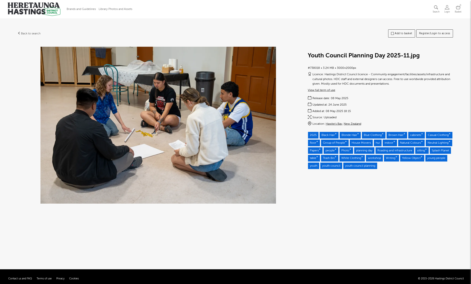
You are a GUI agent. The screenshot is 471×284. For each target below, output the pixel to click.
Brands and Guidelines (81, 9)
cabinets (415, 135)
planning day (364, 150)
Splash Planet (440, 150)
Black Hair (328, 135)
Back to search (30, 33)
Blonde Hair (349, 135)
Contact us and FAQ (20, 278)
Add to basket (403, 33)
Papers (314, 150)
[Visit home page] (34, 9)
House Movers (361, 142)
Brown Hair (395, 135)
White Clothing (351, 158)
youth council (331, 165)
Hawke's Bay (334, 123)
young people (436, 158)
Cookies (74, 278)
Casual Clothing (438, 135)
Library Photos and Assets (115, 9)
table (313, 158)
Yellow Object (411, 158)
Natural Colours (410, 142)
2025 (313, 135)
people (330, 150)
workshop (374, 158)
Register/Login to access (434, 33)
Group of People (334, 142)
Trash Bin (329, 158)
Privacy (60, 278)
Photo (345, 150)
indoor (389, 142)
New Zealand (352, 123)
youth (313, 165)
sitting (421, 150)
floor (313, 142)
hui (378, 142)
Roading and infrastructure (394, 150)
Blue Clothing (373, 135)
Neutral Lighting (438, 142)
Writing (390, 158)
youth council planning (360, 165)
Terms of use (44, 278)
